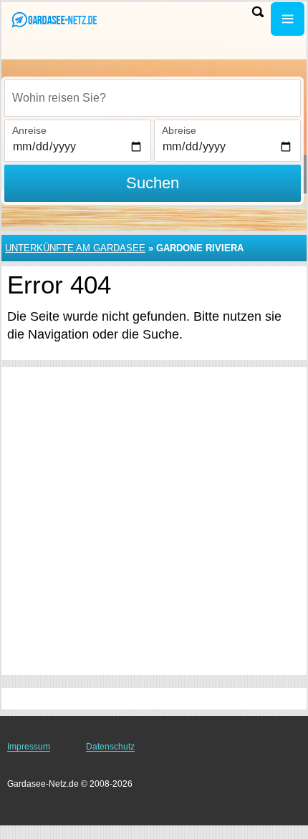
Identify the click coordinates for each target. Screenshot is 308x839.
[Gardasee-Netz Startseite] (53, 20)
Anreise (29, 130)
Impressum (28, 747)
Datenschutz (110, 747)
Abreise (179, 130)
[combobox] (152, 98)
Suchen (152, 183)
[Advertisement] (154, 521)
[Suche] (258, 11)
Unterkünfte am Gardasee (75, 248)
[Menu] (287, 19)
